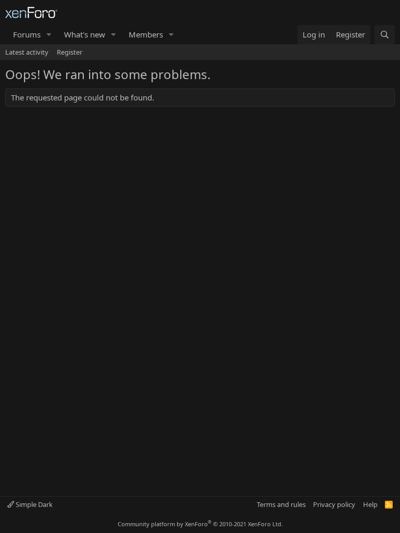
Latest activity (26, 52)
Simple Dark (33, 504)
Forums (27, 34)
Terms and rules (281, 504)
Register (69, 52)
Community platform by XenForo (200, 524)
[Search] (384, 34)
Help (370, 504)
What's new (84, 34)
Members (146, 34)
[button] (49, 34)
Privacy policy (334, 504)
